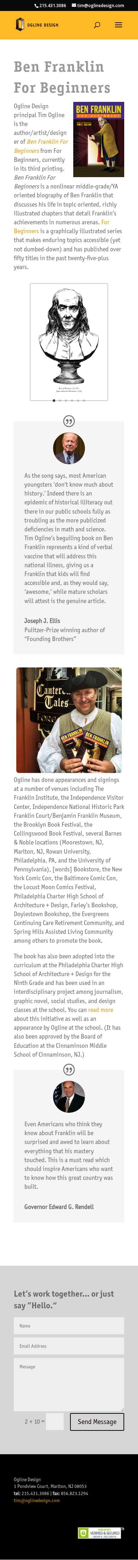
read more (100, 1009)
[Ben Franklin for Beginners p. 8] (69, 408)
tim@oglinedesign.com (37, 1500)
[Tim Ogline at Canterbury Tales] (69, 773)
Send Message (97, 1422)
